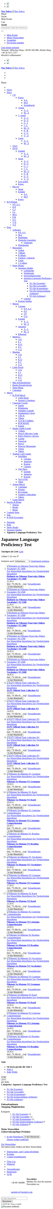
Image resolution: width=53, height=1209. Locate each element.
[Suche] (2, 31)
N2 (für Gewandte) (21, 1117)
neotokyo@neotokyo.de (22, 1192)
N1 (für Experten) (20, 1114)
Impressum (12, 1172)
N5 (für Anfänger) (20, 1124)
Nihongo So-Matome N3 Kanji (21, 1002)
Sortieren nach (7, 561)
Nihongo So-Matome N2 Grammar (23, 883)
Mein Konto (12, 35)
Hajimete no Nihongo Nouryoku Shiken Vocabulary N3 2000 (26, 624)
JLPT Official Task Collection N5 (23, 763)
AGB (9, 1174)
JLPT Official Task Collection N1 (23, 690)
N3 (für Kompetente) (21, 1119)
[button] (20, 571)
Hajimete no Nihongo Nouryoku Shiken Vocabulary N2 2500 (26, 600)
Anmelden (11, 40)
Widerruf (11, 1164)
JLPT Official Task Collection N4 (23, 745)
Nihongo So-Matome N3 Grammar (23, 984)
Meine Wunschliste (15, 37)
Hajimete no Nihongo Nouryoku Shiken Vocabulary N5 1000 (26, 670)
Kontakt (10, 1154)
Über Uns (11, 1161)
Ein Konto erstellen (15, 43)
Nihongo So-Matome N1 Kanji (21, 800)
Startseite (11, 522)
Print (9, 525)
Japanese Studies (14, 530)
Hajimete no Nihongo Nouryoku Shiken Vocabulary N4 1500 (26, 647)
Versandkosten (34, 584)
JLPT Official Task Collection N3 (23, 727)
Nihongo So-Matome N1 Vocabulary (24, 864)
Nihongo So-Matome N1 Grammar (23, 781)
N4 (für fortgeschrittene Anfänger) (27, 1122)
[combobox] (14, 27)
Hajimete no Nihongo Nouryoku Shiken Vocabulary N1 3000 (26, 577)
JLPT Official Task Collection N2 (23, 708)
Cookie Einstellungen (16, 1157)
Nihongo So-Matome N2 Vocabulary (24, 966)
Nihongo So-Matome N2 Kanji (21, 901)
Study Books (12, 527)
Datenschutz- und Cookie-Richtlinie (23, 1151)
